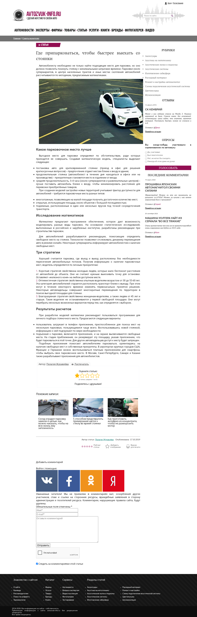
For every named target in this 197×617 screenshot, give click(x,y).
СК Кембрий (153, 109)
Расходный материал (131, 587)
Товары (69, 30)
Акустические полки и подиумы (161, 65)
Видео (149, 30)
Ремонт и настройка (130, 590)
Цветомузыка (152, 91)
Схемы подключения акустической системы (141, 594)
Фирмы (56, 30)
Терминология (19, 600)
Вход (170, 3)
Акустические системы (97, 597)
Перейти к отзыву (153, 132)
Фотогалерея (134, 30)
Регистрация (178, 3)
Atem (157, 233)
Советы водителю (30, 39)
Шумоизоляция (153, 95)
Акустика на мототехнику (158, 60)
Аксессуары (151, 56)
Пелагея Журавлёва (57, 364)
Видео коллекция (70, 594)
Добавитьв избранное (115, 446)
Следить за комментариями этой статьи (61, 563)
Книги (105, 30)
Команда (17, 590)
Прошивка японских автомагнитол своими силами (162, 187)
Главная (16, 39)
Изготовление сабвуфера (157, 73)
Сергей (158, 204)
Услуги (94, 30)
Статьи (82, 30)
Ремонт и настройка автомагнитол (162, 82)
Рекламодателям (20, 594)
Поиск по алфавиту (21, 597)
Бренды (117, 30)
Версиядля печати (135, 446)
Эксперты (42, 30)
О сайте (16, 587)
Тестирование (68, 600)
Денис (157, 128)
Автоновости (24, 30)
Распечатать (81, 364)
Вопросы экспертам (70, 590)
